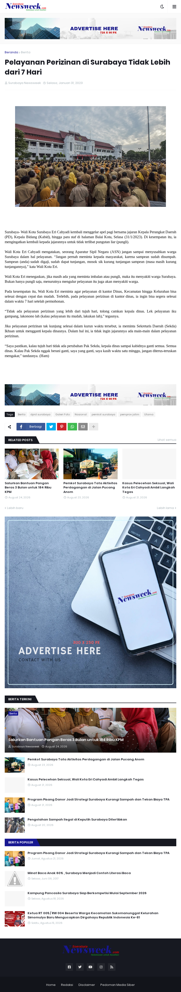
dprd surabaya (40, 414)
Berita (25, 52)
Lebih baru (15, 508)
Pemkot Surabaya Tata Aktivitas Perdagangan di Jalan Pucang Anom (90, 487)
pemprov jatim (129, 414)
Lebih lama (165, 508)
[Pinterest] (61, 426)
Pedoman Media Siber (117, 985)
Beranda (11, 52)
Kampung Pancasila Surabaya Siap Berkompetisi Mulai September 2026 (87, 893)
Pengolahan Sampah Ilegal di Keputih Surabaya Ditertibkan (77, 819)
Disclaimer (86, 985)
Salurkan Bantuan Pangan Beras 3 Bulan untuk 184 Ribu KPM (28, 487)
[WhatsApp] (72, 426)
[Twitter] (51, 426)
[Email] (83, 426)
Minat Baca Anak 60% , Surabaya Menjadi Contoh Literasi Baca (79, 873)
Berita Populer (20, 842)
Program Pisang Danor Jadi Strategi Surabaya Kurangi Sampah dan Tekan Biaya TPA (98, 799)
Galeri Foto (62, 414)
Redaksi (67, 985)
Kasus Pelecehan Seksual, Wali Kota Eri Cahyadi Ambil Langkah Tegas (148, 487)
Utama (148, 414)
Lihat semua (167, 440)
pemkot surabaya (103, 414)
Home (51, 985)
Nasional (81, 414)
